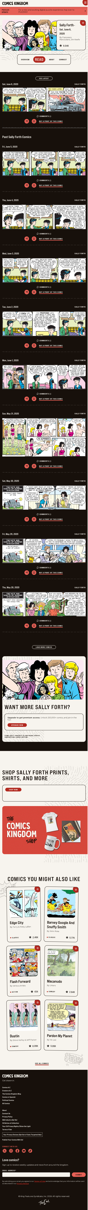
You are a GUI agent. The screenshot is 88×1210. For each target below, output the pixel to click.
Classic (15, 938)
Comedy (52, 992)
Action (15, 992)
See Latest (46, 78)
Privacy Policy (7, 1116)
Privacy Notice (23, 1183)
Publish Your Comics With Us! (12, 1140)
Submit (79, 1175)
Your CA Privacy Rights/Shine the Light (16, 1126)
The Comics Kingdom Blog (11, 1094)
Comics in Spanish (8, 1097)
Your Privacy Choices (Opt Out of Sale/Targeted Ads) (22, 1134)
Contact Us (6, 1113)
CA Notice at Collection (10, 1123)
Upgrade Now (17, 725)
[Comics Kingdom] (15, 1076)
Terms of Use (7, 1129)
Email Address (9, 1171)
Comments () (45, 116)
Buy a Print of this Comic (51, 121)
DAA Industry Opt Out (9, 1120)
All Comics (6, 1103)
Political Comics (8, 1100)
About (4, 1110)
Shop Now (13, 789)
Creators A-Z (6, 1090)
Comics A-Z (6, 1087)
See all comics (42, 1063)
